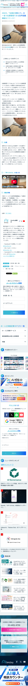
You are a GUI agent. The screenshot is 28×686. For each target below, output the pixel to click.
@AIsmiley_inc (7, 250)
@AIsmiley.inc (7, 246)
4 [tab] (15, 387)
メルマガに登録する (8, 256)
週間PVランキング (6, 465)
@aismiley (12, 254)
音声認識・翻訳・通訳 (15, 263)
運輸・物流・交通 (9, 268)
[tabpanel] (14, 382)
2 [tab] (12, 387)
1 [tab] (10, 387)
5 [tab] (17, 387)
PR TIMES (8, 213)
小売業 (11, 266)
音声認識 (8, 47)
